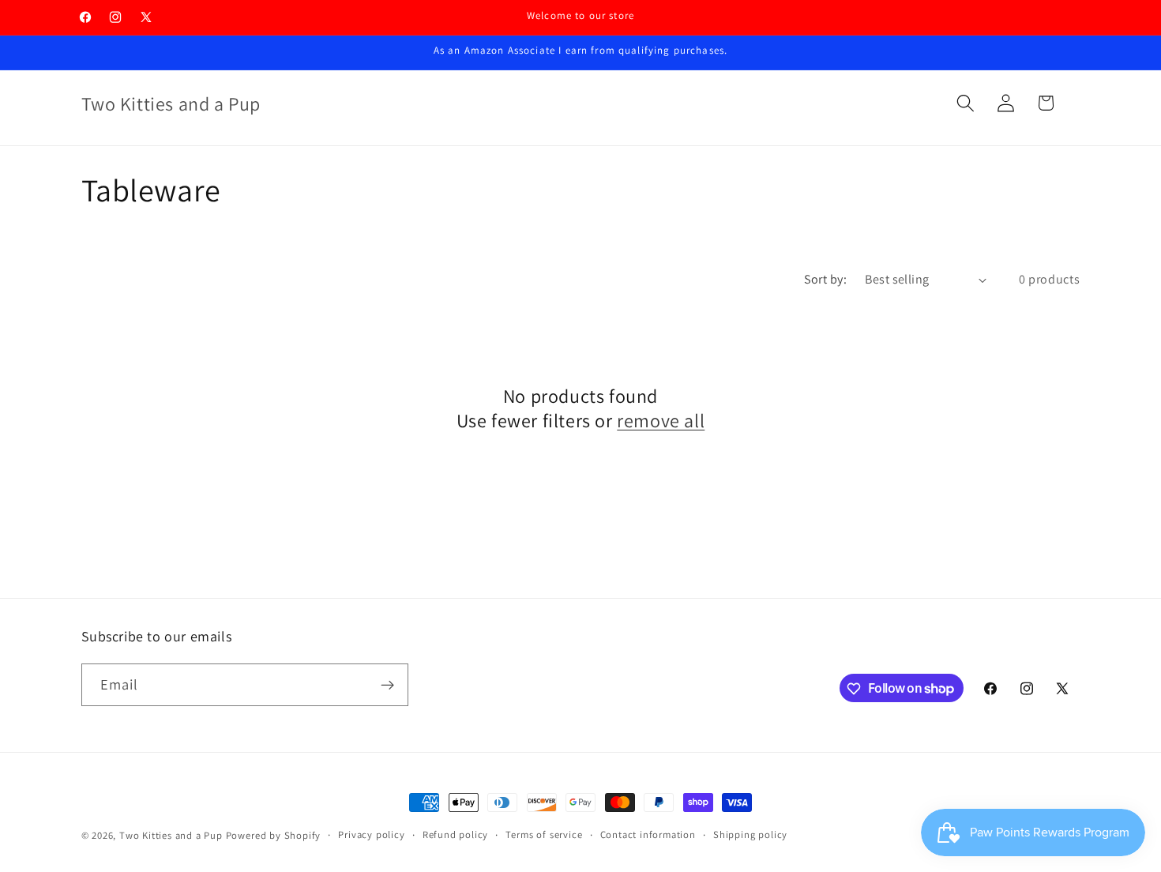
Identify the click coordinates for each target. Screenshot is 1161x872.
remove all (660, 420)
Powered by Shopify (273, 835)
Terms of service (543, 834)
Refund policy (455, 834)
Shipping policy (750, 834)
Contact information (648, 834)
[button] (965, 103)
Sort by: (825, 279)
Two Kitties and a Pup (171, 835)
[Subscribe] (387, 684)
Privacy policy (371, 834)
